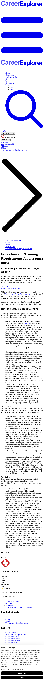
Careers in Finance (12, 637)
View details (6, 140)
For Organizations (11, 77)
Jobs (11, 87)
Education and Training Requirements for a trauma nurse (22, 258)
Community (9, 83)
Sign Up (8, 621)
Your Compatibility (12, 601)
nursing (27, 323)
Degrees (8, 81)
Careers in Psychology (13, 641)
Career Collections (12, 632)
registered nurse (20, 348)
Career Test (9, 75)
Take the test (8, 133)
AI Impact (9, 605)
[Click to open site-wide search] (24, 127)
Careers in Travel (11, 643)
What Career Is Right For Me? (16, 635)
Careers (8, 79)
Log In (3, 131)
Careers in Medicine (12, 639)
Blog (11, 89)
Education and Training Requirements (18, 607)
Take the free (19, 294)
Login (7, 619)
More (7, 85)
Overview (9, 603)
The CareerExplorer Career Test (16, 623)
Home (7, 73)
